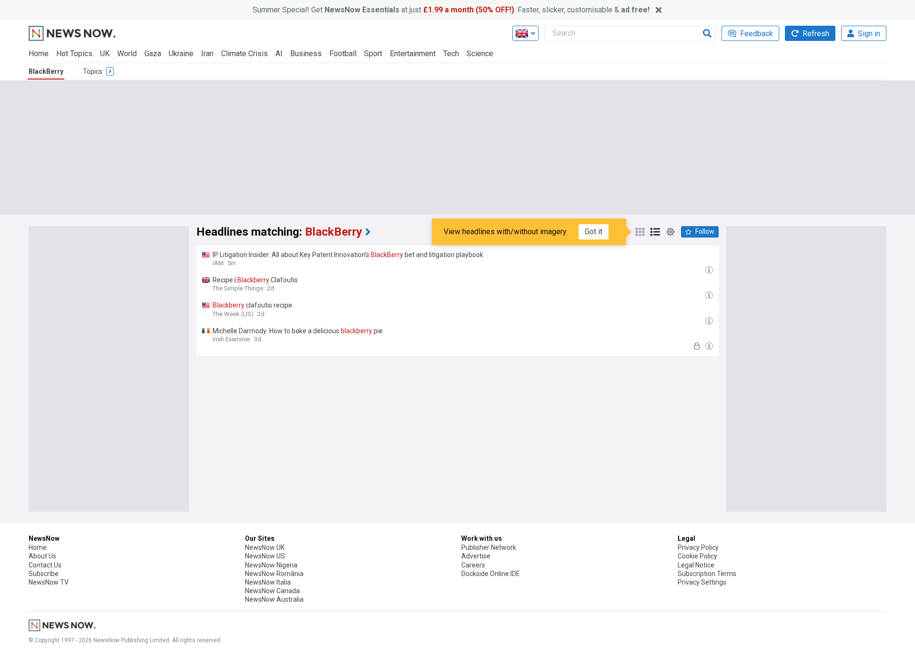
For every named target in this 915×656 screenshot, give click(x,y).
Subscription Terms (707, 573)
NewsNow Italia (268, 582)
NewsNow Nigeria (271, 565)
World (127, 53)
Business (306, 53)
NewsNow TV (49, 582)
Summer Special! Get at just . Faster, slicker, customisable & (451, 9)
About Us (42, 556)
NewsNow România (274, 573)
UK (105, 53)
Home (39, 53)
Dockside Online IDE (490, 573)
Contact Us (45, 565)
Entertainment (413, 53)
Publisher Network (488, 547)
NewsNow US (265, 556)
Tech (451, 53)
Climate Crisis (244, 53)
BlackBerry (46, 71)
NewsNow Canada (272, 591)
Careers (473, 565)
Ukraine (181, 53)
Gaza (152, 53)
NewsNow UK (265, 547)
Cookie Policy (697, 556)
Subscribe (44, 573)
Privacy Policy (698, 547)
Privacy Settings (702, 582)
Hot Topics (74, 53)
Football (342, 53)
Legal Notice (696, 565)
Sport (373, 53)
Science (480, 53)
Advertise (475, 556)
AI (279, 53)
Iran (207, 53)
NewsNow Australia (274, 599)
